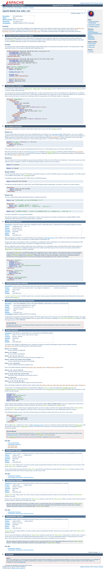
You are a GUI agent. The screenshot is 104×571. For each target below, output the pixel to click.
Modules (82, 3)
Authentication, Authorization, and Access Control (20, 477)
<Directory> (29, 255)
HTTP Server (10, 7)
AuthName (65, 388)
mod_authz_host (41, 367)
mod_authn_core (12, 446)
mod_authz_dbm (54, 385)
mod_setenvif (55, 137)
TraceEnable (26, 175)
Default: (7, 228)
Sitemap (101, 3)
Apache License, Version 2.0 (18, 568)
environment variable (57, 134)
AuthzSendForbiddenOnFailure (95, 33)
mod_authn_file (7, 31)
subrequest (32, 151)
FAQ (92, 3)
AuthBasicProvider (10, 389)
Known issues (91, 45)
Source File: (6, 21)
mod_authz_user (35, 31)
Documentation (18, 7)
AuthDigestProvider (23, 389)
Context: (7, 230)
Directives (87, 3)
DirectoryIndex (51, 151)
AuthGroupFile (61, 389)
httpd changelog (92, 43)
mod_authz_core (79, 28)
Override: (7, 231)
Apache (4, 7)
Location (38, 433)
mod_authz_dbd (63, 385)
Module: (7, 235)
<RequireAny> (91, 37)
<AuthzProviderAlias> (93, 32)
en (82, 13)
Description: (6, 16)
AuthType (71, 388)
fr (84, 13)
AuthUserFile (51, 389)
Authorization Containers (94, 24)
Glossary (96, 3)
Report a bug (91, 47)
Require (89, 35)
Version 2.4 (25, 7)
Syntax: (7, 226)
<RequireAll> (91, 36)
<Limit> (59, 405)
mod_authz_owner (73, 385)
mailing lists (23, 562)
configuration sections (12, 434)
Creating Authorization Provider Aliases (93, 22)
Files (48, 435)
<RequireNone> (91, 39)
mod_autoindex (79, 151)
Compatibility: (7, 23)
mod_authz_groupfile (55, 367)
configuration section (48, 237)
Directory (41, 435)
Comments (91, 51)
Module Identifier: (8, 19)
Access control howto (13, 442)
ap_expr (23, 214)
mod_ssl (83, 385)
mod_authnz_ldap (45, 385)
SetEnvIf (50, 153)
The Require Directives (93, 26)
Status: (5, 17)
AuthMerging (91, 30)
